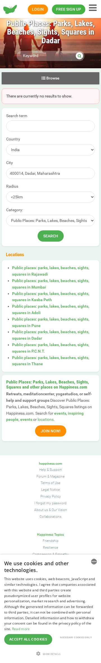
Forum (41, 476)
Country (13, 139)
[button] (50, 654)
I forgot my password (50, 503)
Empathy (62, 554)
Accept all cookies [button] (28, 639)
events (60, 413)
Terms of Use (50, 483)
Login (38, 9)
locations (46, 419)
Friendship (51, 541)
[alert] (50, 609)
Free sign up (68, 9)
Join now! (51, 431)
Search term (16, 115)
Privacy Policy (50, 496)
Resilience (50, 548)
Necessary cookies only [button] (76, 637)
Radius (12, 186)
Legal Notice (50, 490)
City (9, 162)
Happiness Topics (50, 535)
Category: (14, 210)
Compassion (42, 554)
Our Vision (59, 510)
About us (41, 510)
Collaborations (50, 517)
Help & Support (50, 470)
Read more (21, 628)
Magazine (57, 476)
